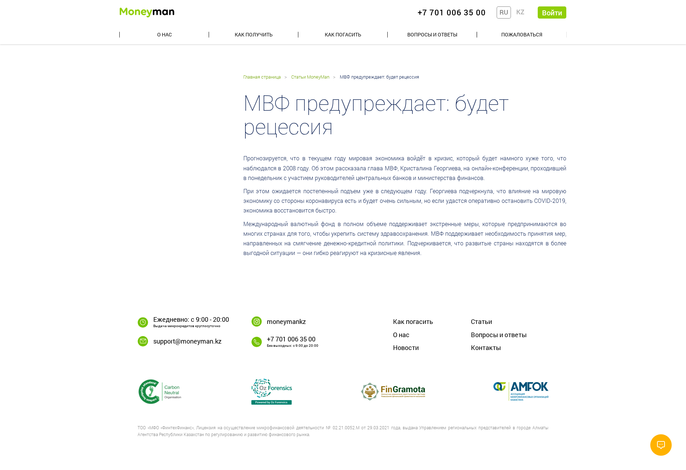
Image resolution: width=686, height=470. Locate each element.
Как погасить (343, 34)
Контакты (486, 347)
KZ (520, 12)
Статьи (481, 321)
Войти (552, 12)
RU (503, 12)
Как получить (254, 34)
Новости (406, 347)
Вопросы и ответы (432, 34)
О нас (164, 34)
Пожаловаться (521, 34)
